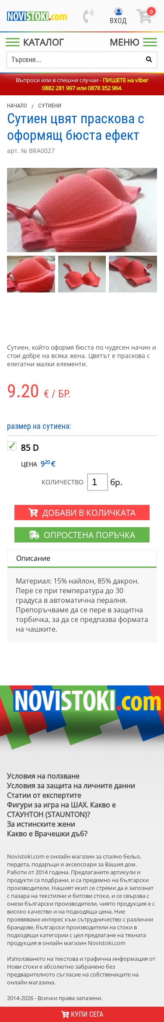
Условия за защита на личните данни (71, 785)
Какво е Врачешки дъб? (47, 833)
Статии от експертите (44, 795)
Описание (33, 558)
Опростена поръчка (87, 535)
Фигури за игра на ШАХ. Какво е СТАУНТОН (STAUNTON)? (61, 809)
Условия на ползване (43, 776)
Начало (17, 105)
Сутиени (49, 105)
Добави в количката (87, 512)
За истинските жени (41, 824)
